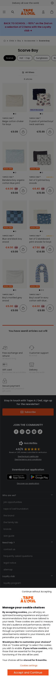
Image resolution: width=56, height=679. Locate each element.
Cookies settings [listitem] (28, 665)
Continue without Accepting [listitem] (37, 591)
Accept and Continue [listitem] (28, 672)
